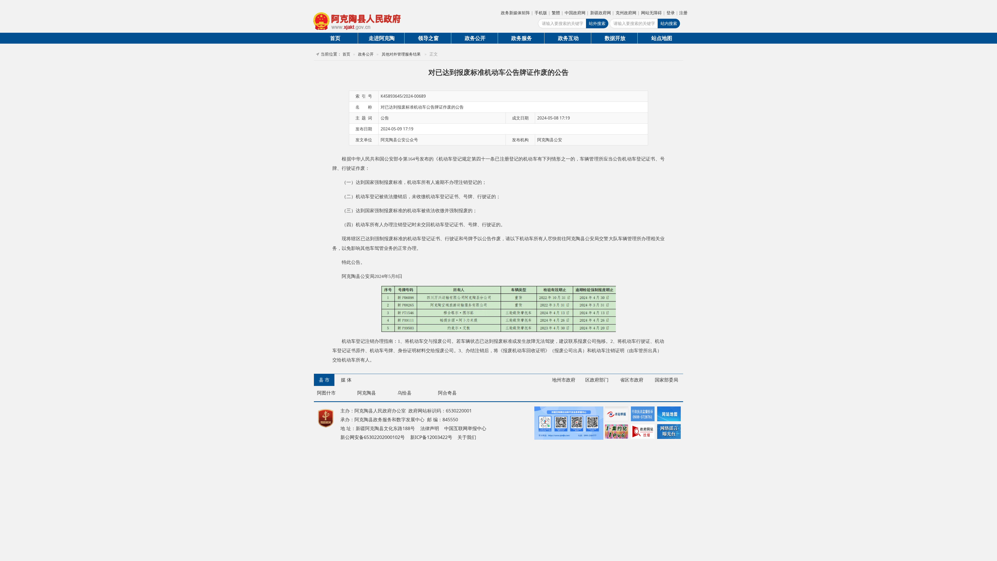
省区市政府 (631, 380)
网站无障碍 (651, 13)
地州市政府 (563, 380)
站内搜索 (669, 23)
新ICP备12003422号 (431, 437)
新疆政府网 (600, 13)
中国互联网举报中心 (465, 428)
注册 (683, 13)
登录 (670, 13)
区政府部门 (597, 380)
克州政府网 (626, 13)
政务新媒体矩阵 (515, 13)
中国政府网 (575, 13)
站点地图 (661, 38)
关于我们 (466, 437)
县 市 (324, 380)
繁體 (556, 13)
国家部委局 (666, 380)
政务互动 (568, 38)
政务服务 (521, 38)
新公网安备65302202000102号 (372, 437)
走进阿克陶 (382, 38)
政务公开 (475, 38)
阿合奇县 (447, 393)
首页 (335, 38)
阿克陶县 (366, 393)
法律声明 (429, 428)
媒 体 (346, 380)
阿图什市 (326, 393)
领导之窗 (428, 38)
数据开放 (615, 38)
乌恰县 (405, 393)
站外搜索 (597, 23)
